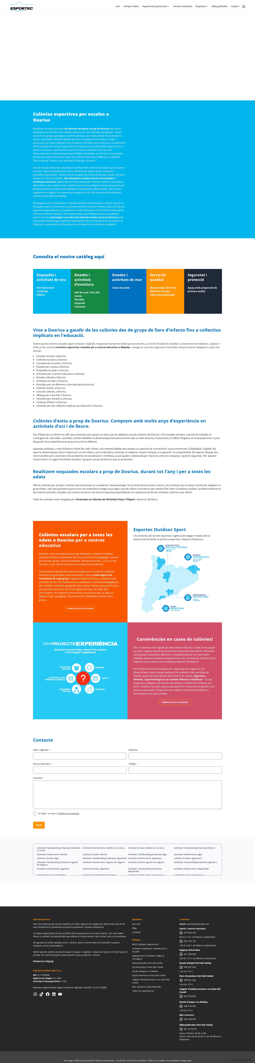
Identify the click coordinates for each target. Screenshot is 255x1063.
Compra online (131, 6)
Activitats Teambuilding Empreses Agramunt (105, 858)
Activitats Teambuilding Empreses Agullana (195, 862)
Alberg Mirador (220, 6)
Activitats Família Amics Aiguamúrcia (146, 875)
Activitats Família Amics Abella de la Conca (104, 847)
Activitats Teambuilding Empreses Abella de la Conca (58, 849)
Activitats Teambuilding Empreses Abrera (194, 847)
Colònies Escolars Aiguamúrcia (189, 875)
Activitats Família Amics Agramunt (145, 858)
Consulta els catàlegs (80, 608)
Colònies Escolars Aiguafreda (51, 875)
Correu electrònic (42, 763)
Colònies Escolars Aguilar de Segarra (146, 862)
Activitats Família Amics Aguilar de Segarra (104, 862)
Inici (118, 6)
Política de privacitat (69, 813)
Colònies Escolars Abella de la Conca (146, 847)
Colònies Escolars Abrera (95, 854)
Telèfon (133, 763)
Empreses (201, 6)
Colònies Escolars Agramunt (188, 858)
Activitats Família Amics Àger (188, 854)
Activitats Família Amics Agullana (53, 868)
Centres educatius (182, 6)
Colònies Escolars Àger (48, 858)
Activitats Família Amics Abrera (52, 854)
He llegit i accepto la (59, 813)
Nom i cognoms (41, 749)
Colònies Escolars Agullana (96, 868)
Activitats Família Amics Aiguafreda (191, 868)
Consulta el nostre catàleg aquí (68, 256)
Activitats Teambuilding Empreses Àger (147, 854)
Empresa (133, 749)
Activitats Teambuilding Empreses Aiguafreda (145, 870)
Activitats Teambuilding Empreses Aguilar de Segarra (57, 863)
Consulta (38, 777)
